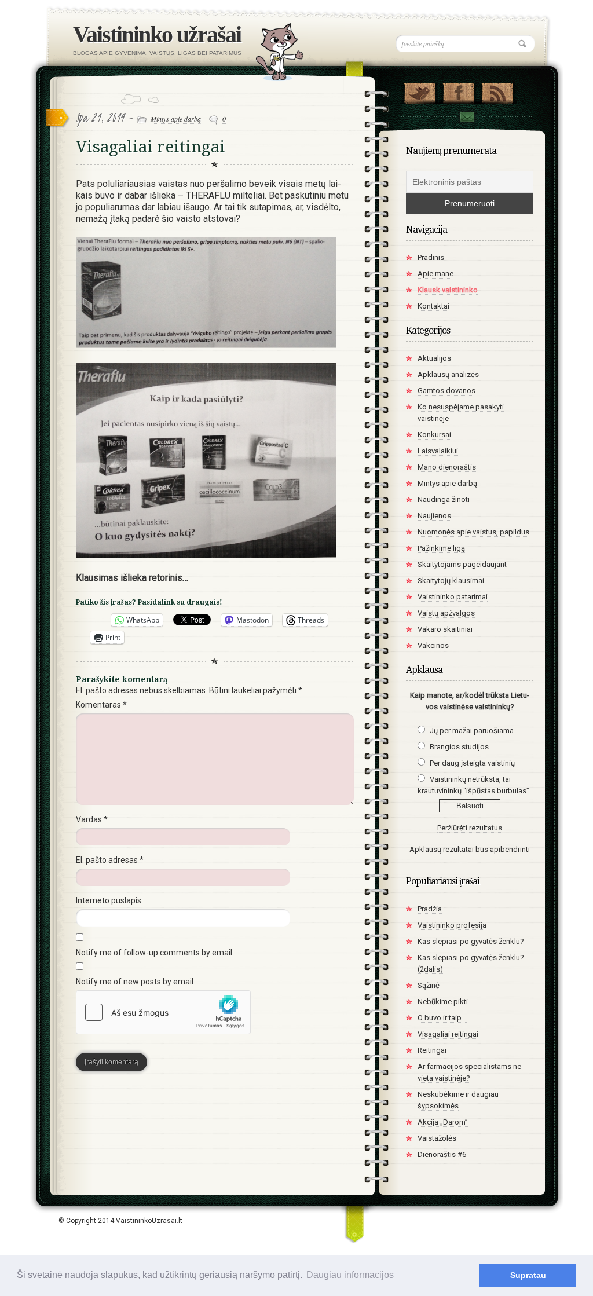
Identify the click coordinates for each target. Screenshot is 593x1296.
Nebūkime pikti (443, 1001)
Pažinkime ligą (441, 548)
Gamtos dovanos (446, 390)
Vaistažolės (437, 1138)
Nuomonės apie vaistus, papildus (473, 532)
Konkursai (434, 434)
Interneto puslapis (108, 900)
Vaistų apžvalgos (446, 613)
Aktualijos (434, 358)
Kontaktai (466, 118)
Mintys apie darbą (176, 118)
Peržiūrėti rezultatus (469, 827)
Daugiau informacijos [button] (350, 1275)
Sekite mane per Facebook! (458, 90)
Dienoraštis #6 (442, 1154)
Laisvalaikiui (438, 450)
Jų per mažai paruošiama (472, 730)
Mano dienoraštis (447, 467)
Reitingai (432, 1050)
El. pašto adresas (110, 860)
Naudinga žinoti (444, 499)
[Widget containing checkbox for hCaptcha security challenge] (163, 1012)
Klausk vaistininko (448, 289)
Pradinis (431, 257)
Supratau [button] (528, 1275)
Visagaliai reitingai (150, 146)
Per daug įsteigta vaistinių (472, 763)
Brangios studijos (459, 746)
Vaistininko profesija (452, 925)
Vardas (92, 819)
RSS (497, 90)
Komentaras (101, 704)
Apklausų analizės (448, 374)
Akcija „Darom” (443, 1122)
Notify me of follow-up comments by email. (155, 952)
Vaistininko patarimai (453, 596)
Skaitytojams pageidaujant (462, 564)
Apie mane (435, 273)
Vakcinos (433, 645)
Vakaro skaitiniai (445, 629)
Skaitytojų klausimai (451, 580)
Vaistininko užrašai (157, 34)
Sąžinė (429, 985)
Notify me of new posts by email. (135, 981)
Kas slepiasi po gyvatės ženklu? (471, 941)
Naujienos (434, 515)
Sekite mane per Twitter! (419, 90)
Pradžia (430, 909)
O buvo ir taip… (442, 1017)
